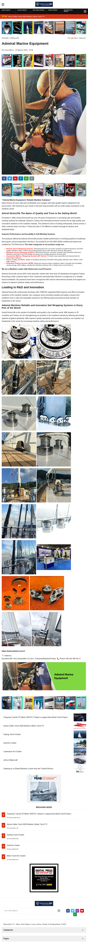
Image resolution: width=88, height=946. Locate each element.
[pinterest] (20, 178)
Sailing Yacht (14, 38)
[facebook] (4, 178)
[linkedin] (15, 178)
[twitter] (9, 178)
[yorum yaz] (31, 178)
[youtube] (82, 911)
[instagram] (77, 911)
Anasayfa (5, 38)
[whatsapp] (75, 914)
